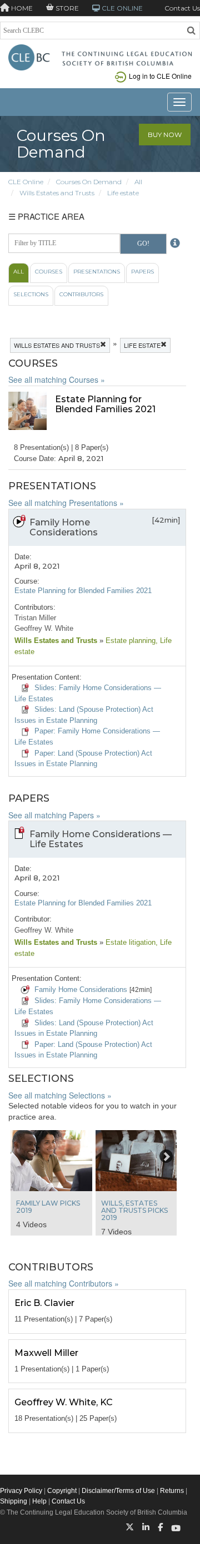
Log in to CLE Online (160, 75)
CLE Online (25, 182)
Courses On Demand (89, 182)
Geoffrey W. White (43, 628)
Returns (172, 1491)
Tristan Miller (35, 618)
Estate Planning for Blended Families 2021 (83, 590)
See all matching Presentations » (66, 502)
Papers (142, 271)
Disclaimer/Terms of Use (118, 1491)
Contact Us (182, 8)
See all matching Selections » (60, 1095)
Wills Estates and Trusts (56, 193)
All (138, 182)
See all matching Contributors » (63, 1283)
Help (39, 1501)
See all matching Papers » (54, 815)
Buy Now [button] (165, 134)
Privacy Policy (21, 1491)
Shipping (13, 1501)
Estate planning (129, 640)
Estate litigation (129, 942)
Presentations (96, 271)
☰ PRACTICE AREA (46, 216)
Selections (30, 294)
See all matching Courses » (56, 379)
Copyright (62, 1491)
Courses (48, 271)
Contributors (81, 294)
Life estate (123, 193)
